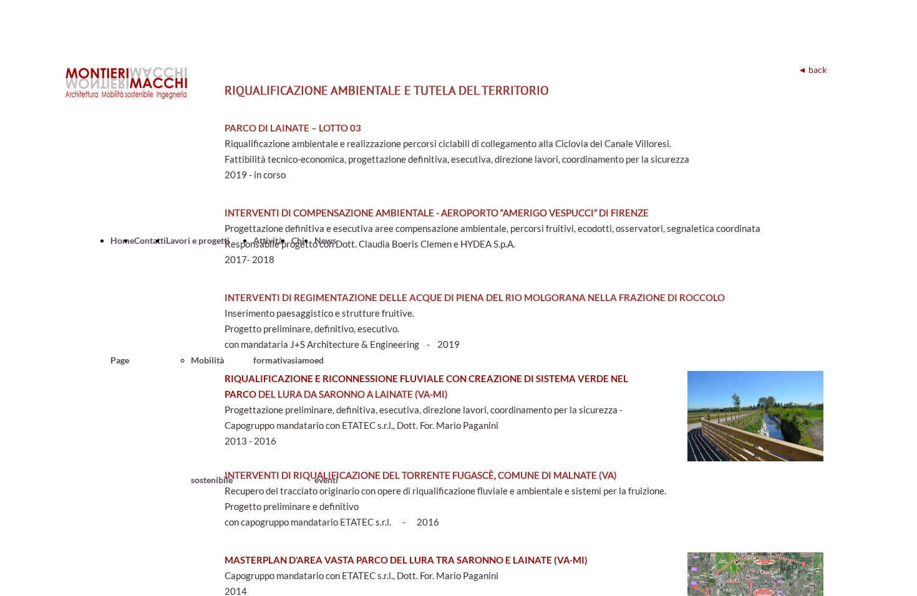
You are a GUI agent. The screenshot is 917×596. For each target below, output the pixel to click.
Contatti (150, 240)
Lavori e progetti (198, 240)
